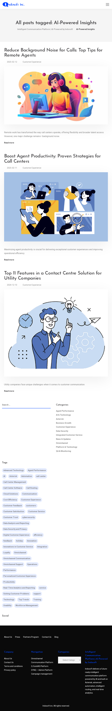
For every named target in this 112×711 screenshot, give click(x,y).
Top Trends (23, 599)
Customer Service (36, 511)
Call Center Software (12, 488)
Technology (8, 599)
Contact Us (46, 637)
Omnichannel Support (13, 564)
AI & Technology (63, 415)
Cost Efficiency (10, 500)
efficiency (38, 535)
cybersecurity (28, 517)
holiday (19, 541)
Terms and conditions (13, 666)
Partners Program (31, 637)
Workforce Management (27, 605)
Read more (9, 143)
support (37, 594)
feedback (7, 541)
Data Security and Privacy (15, 529)
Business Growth (63, 423)
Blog (56, 637)
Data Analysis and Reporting (16, 523)
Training (37, 599)
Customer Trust (10, 517)
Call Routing (31, 488)
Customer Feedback (12, 506)
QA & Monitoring (63, 451)
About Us (8, 637)
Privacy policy (10, 670)
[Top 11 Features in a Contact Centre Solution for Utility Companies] (56, 335)
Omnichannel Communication (16, 558)
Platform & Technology (66, 447)
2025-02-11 (12, 168)
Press (17, 637)
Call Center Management (14, 482)
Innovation (32, 541)
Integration (42, 547)
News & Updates (63, 439)
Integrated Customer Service (69, 435)
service (42, 588)
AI (4, 476)
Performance (9, 570)
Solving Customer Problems (16, 594)
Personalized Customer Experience (19, 576)
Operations (32, 564)
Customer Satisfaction (13, 511)
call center (41, 476)
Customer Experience (32, 62)
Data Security (62, 431)
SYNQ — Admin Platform (41, 670)
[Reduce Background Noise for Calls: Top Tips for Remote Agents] (56, 97)
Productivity (9, 582)
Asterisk (60, 419)
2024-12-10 (12, 285)
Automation (26, 476)
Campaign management (41, 674)
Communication (29, 494)
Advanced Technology (13, 470)
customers (31, 506)
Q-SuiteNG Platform (39, 666)
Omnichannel (62, 443)
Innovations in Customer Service (18, 547)
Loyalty (6, 552)
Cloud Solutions (10, 494)
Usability (7, 605)
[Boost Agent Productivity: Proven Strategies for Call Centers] (56, 209)
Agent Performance (65, 411)
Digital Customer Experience (16, 535)
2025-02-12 (12, 62)
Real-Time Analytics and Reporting (19, 588)
